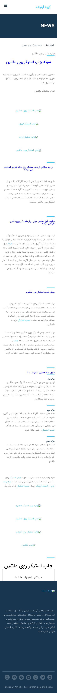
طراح (10, 244)
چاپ (16, 341)
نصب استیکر (24, 320)
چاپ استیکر (15, 478)
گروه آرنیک (43, 7)
